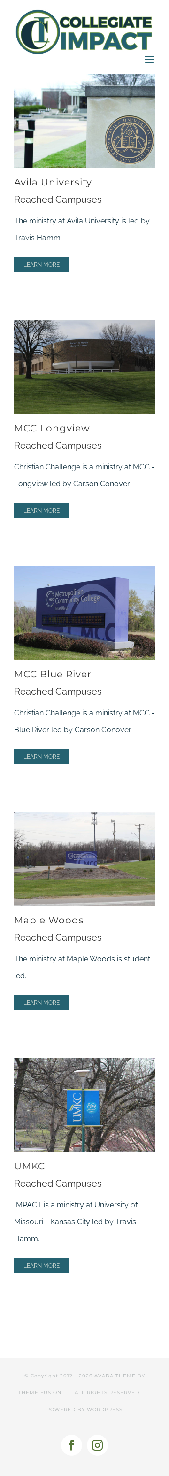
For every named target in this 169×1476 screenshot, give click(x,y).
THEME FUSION (39, 1393)
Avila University (53, 182)
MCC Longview (52, 428)
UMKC (29, 1166)
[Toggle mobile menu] (150, 59)
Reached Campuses (58, 199)
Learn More (41, 264)
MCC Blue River (53, 674)
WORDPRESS (105, 1410)
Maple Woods (49, 920)
